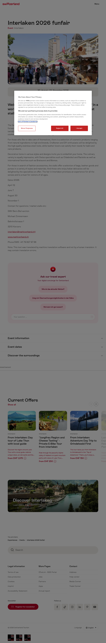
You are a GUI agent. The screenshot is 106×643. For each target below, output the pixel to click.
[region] (53, 113)
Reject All (59, 128)
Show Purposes (27, 128)
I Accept (79, 128)
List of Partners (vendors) (27, 121)
